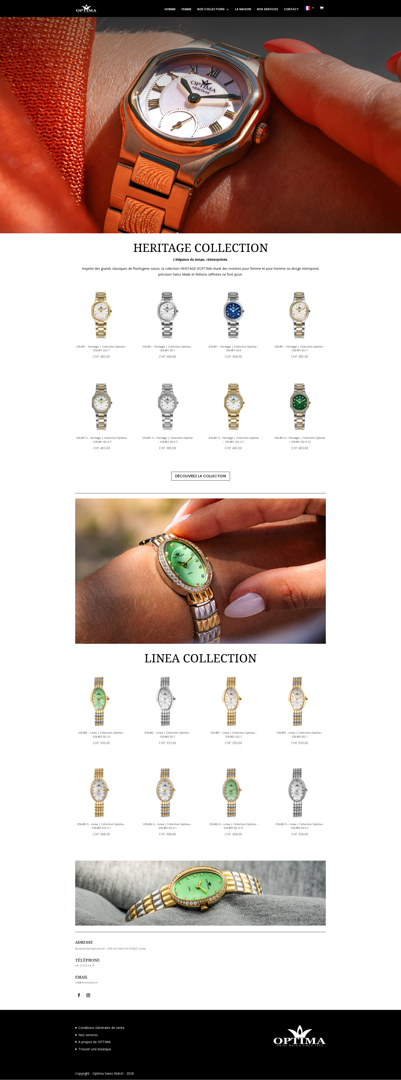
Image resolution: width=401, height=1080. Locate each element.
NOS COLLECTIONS (211, 9)
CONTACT (291, 9)
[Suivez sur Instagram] (88, 995)
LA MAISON (243, 9)
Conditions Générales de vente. (101, 1027)
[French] (309, 11)
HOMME (170, 9)
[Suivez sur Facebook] (79, 995)
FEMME (186, 9)
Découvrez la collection (200, 476)
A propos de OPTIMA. (94, 1042)
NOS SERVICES (267, 9)
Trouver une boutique (94, 1049)
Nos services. (88, 1035)
